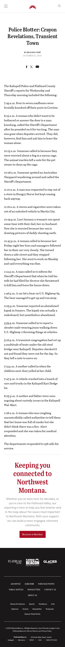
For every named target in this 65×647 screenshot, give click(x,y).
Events (25, 609)
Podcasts (50, 609)
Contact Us (50, 590)
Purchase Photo (46, 584)
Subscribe (29, 584)
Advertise (15, 584)
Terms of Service (32, 631)
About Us (32, 595)
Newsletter (37, 609)
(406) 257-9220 (51, 640)
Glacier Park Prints (32, 614)
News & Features (17, 604)
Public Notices (16, 590)
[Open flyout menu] (6, 6)
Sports (31, 604)
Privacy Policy (47, 631)
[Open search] (59, 6)
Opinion (14, 609)
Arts (53, 604)
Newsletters (34, 590)
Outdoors (43, 604)
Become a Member (32, 534)
